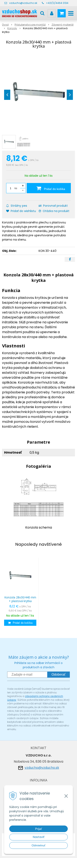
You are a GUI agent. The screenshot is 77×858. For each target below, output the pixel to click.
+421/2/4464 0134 (57, 3)
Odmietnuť (38, 845)
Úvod (5, 24)
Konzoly (12, 28)
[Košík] (61, 13)
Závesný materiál (63, 24)
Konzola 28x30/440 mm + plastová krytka (20, 599)
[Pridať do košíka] (20, 623)
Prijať (38, 828)
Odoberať (59, 674)
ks (16, 188)
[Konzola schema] (38, 498)
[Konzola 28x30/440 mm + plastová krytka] (38, 93)
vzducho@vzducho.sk (23, 3)
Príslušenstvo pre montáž (30, 24)
